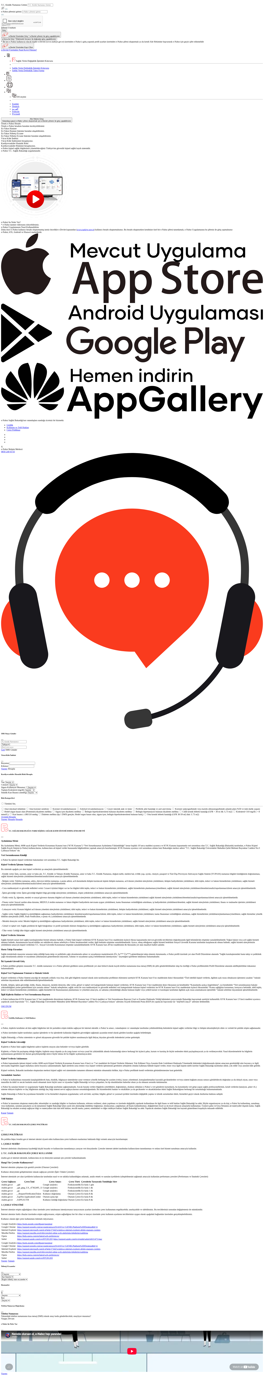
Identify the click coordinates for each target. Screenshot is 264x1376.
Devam (11, 1318)
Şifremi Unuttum (8, 28)
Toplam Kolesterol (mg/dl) (12, 790)
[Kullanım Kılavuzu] (8, 74)
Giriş (4, 30)
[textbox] (40, 5)
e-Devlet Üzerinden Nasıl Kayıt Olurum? (19, 50)
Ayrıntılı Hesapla (8, 817)
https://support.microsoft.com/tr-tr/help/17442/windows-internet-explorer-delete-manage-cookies (58, 1230)
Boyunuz (5, 763)
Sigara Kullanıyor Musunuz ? (14, 787)
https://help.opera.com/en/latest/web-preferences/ (38, 1236)
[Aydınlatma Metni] (9, 80)
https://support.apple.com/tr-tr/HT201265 (35, 1239)
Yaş (2, 782)
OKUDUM (6, 1006)
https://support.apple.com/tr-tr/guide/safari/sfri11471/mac (77, 1239)
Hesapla (11, 769)
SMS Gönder (11, 750)
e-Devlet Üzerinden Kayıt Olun (20, 47)
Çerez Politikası (13, 430)
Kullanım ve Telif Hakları (18, 427)
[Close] (2, 739)
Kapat (3, 1113)
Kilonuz (4, 766)
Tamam (10, 1113)
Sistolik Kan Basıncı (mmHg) (14, 792)
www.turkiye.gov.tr (85, 229)
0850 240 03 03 (8, 452)
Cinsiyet (4, 785)
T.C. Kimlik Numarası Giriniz (14, 5)
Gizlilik (10, 425)
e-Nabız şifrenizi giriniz (11, 11)
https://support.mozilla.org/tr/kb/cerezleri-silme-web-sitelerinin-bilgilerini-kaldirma (52, 1233)
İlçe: (3, 1298)
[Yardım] (10, 87)
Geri (3, 750)
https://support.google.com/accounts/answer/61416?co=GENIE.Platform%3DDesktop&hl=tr (57, 1227)
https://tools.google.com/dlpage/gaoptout (34, 1224)
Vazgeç (4, 769)
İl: (2, 1293)
